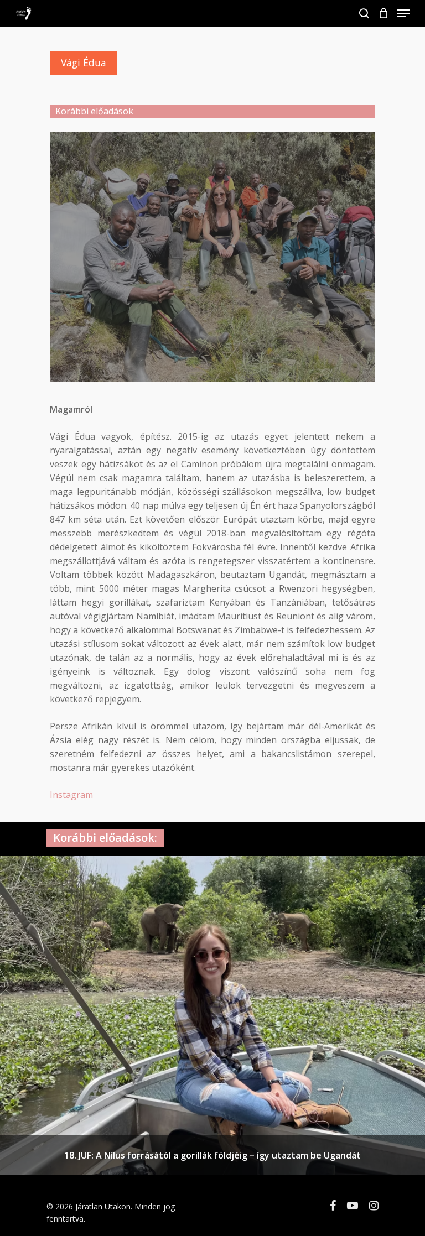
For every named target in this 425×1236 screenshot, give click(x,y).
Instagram (71, 795)
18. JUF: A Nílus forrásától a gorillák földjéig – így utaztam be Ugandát (212, 1155)
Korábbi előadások (94, 111)
